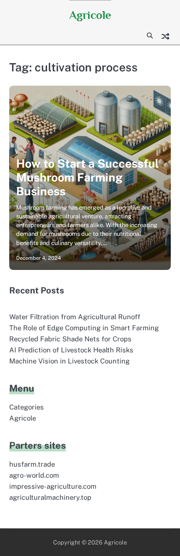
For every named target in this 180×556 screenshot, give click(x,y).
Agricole (90, 15)
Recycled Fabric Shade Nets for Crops (70, 339)
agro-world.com (34, 475)
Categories (26, 407)
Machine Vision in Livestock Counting (69, 361)
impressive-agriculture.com (52, 486)
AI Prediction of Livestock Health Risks (71, 350)
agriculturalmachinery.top (50, 497)
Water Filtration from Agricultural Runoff (74, 317)
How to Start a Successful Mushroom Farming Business (87, 177)
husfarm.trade (32, 464)
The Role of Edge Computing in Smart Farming (84, 328)
